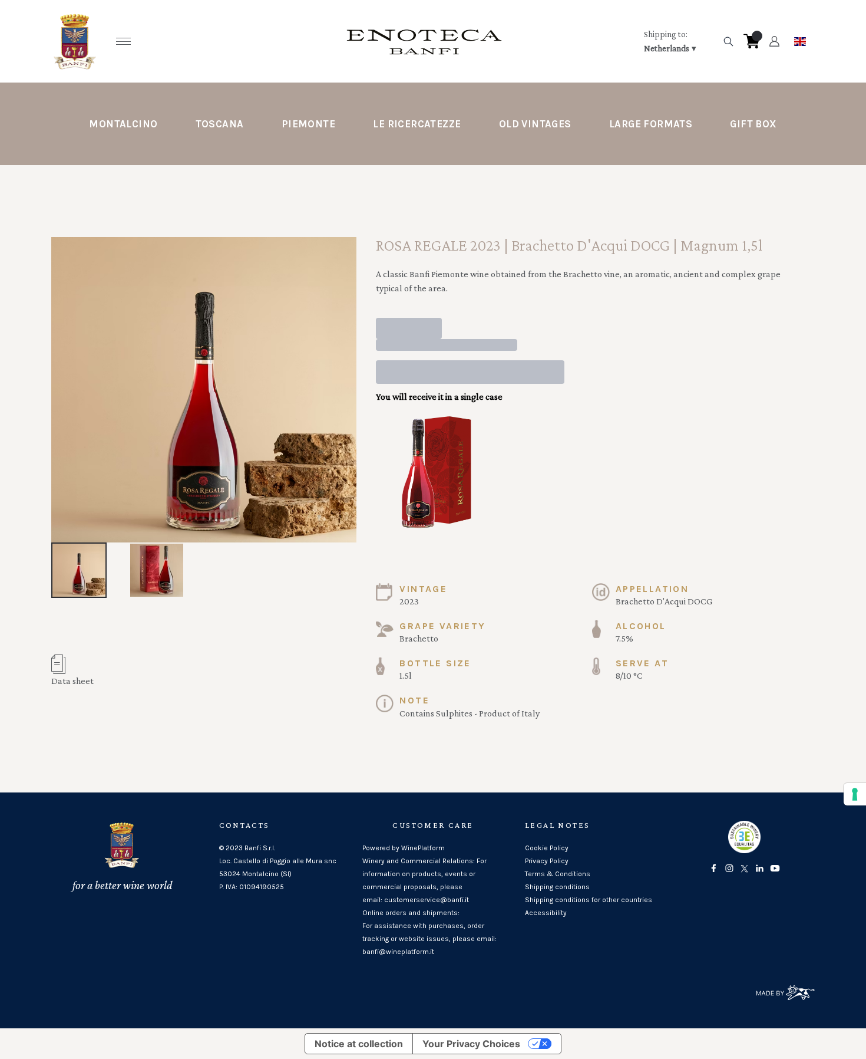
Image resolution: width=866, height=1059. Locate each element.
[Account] (774, 41)
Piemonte (308, 124)
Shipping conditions (557, 887)
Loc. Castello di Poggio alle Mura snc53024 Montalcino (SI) (277, 867)
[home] (424, 41)
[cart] (751, 41)
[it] (800, 38)
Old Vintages (535, 124)
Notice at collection (359, 1044)
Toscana (220, 124)
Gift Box (753, 124)
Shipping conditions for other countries (588, 900)
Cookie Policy (546, 848)
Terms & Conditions (557, 874)
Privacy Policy (546, 861)
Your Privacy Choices (471, 1044)
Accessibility (546, 913)
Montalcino (123, 124)
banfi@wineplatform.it (398, 952)
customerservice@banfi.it (426, 900)
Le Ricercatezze (417, 124)
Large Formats (650, 124)
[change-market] (679, 41)
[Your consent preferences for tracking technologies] (855, 794)
